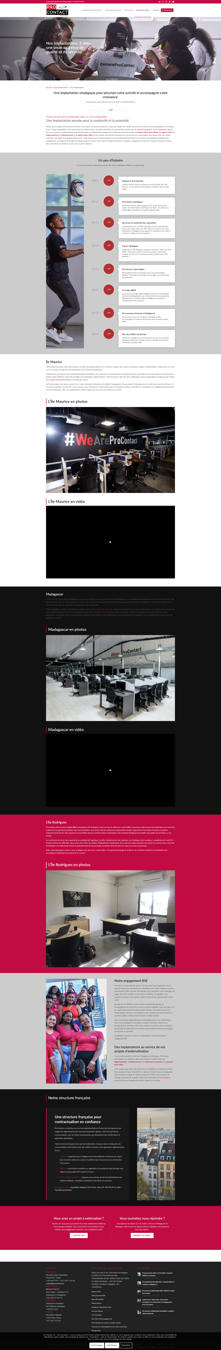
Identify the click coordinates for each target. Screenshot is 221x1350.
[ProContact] (57, 10)
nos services (163, 1078)
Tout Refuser (112, 1345)
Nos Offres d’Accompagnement (102, 1319)
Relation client (96, 1292)
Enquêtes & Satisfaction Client (101, 1307)
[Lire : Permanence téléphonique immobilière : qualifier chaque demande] (139, 1312)
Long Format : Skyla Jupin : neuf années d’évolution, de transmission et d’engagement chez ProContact (157, 1302)
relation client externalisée (60, 380)
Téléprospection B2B (98, 1295)
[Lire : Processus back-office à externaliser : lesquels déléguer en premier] (139, 1274)
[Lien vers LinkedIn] (159, 1)
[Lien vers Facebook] (162, 1)
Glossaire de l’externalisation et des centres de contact (109, 1327)
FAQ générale (96, 1330)
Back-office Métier (98, 1299)
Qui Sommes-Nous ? (61, 87)
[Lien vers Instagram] (166, 1)
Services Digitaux (97, 1311)
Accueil (49, 87)
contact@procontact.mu (55, 1283)
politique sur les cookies (122, 1339)
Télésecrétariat (96, 1303)
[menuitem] (92, 10)
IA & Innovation (97, 1315)
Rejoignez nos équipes (142, 1235)
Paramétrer (126, 1345)
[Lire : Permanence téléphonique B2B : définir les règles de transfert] (139, 1292)
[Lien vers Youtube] (173, 1)
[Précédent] (51, 450)
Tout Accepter (96, 1345)
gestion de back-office (101, 609)
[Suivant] (169, 450)
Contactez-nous (79, 1235)
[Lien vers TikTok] (169, 1)
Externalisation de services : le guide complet (106, 1323)
